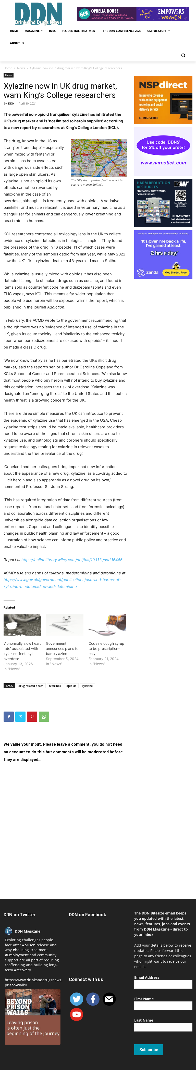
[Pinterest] (32, 717)
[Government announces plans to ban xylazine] (64, 625)
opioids (71, 686)
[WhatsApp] (44, 717)
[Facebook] (9, 717)
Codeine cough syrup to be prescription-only (106, 648)
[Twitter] (20, 717)
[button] (183, 55)
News (21, 68)
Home (8, 68)
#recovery (22, 970)
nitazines (55, 686)
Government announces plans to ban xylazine (62, 648)
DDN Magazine (27, 931)
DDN (11, 103)
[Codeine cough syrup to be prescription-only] (107, 625)
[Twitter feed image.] (32, 1017)
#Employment (17, 954)
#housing (21, 949)
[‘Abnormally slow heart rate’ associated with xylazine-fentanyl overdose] (22, 625)
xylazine (87, 686)
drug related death (30, 686)
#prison (28, 945)
